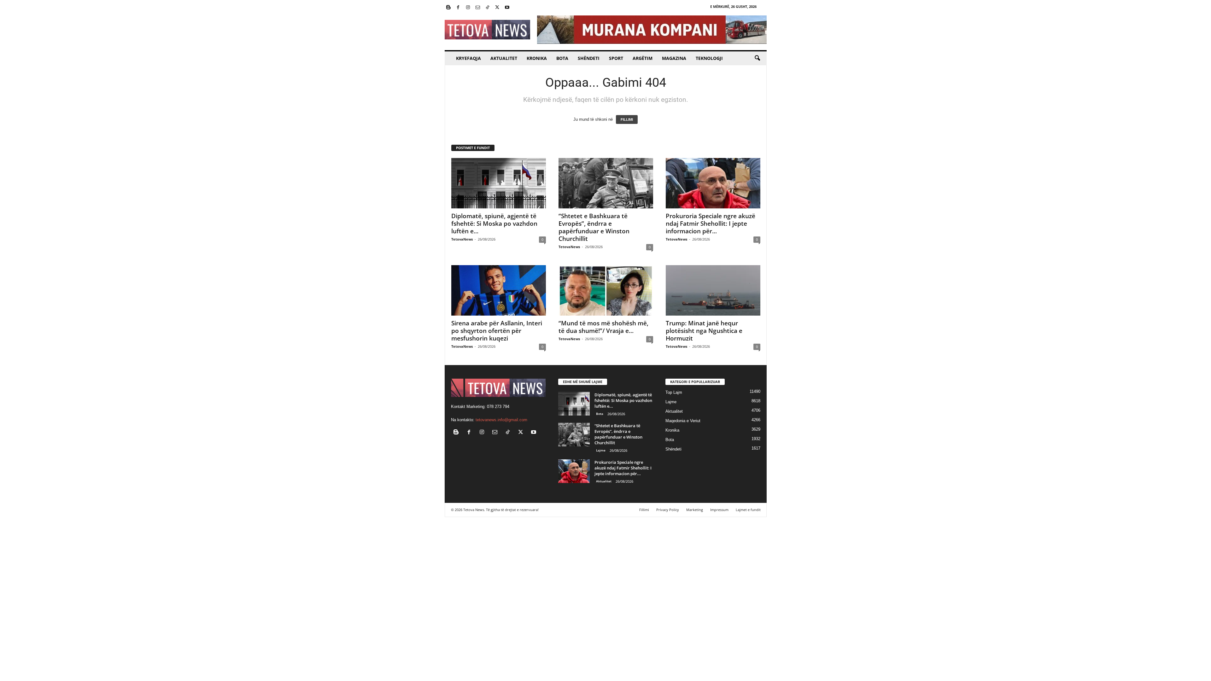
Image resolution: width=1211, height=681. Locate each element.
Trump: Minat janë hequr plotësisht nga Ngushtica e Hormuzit (704, 330)
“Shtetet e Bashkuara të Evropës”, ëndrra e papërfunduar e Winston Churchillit (594, 227)
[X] (497, 7)
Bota (562, 58)
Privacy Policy (667, 509)
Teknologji (709, 58)
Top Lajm (673, 392)
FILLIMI (627, 119)
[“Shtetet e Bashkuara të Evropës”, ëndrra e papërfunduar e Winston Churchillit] (606, 183)
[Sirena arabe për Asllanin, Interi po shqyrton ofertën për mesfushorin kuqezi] (498, 290)
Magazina (674, 58)
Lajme (601, 450)
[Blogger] (448, 7)
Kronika (537, 58)
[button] (757, 58)
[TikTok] (487, 7)
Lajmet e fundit (748, 509)
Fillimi (644, 509)
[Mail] (478, 7)
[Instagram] (468, 7)
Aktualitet (503, 58)
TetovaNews (462, 239)
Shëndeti (589, 58)
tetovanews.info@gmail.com (501, 419)
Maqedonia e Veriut (682, 420)
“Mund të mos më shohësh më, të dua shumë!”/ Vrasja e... (603, 327)
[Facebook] (458, 7)
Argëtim (642, 58)
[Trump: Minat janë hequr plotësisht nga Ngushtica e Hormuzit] (713, 290)
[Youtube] (507, 7)
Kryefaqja (468, 58)
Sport (616, 58)
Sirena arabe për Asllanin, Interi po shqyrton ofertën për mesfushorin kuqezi (496, 330)
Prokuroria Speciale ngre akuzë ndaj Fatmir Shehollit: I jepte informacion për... (710, 223)
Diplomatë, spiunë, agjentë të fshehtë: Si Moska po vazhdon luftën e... (494, 223)
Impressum (719, 509)
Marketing (694, 509)
